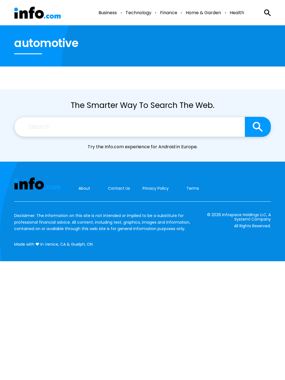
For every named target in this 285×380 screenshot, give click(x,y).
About (84, 188)
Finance (168, 12)
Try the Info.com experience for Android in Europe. (143, 147)
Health (237, 12)
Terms (192, 188)
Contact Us (119, 188)
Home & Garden (203, 12)
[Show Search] (267, 12)
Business (108, 12)
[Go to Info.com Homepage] (37, 13)
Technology (138, 12)
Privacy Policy (155, 188)
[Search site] (258, 127)
